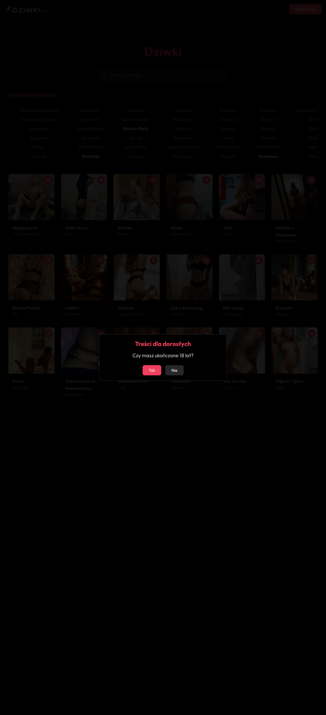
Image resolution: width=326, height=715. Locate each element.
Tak (152, 370)
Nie (174, 370)
